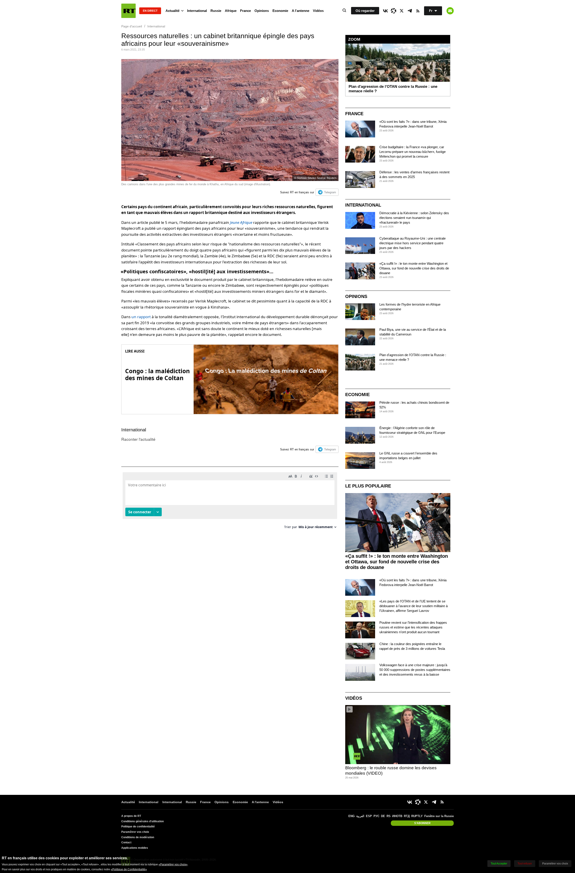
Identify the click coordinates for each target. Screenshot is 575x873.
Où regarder (365, 11)
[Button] (450, 10)
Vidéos (318, 11)
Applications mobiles (134, 847)
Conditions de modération (137, 837)
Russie (215, 11)
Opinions (261, 11)
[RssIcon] (417, 10)
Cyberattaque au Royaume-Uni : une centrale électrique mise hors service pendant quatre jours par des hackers (412, 243)
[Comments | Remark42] (229, 502)
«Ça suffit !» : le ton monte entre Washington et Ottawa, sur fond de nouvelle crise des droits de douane (414, 268)
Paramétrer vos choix (135, 831)
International (197, 11)
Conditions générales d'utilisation (142, 821)
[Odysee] (393, 10)
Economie (280, 11)
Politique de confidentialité (138, 826)
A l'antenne (300, 11)
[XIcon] (401, 10)
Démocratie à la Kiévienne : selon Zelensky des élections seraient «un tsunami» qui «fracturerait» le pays (414, 217)
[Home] (128, 11)
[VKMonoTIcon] (385, 10)
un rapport (141, 316)
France (245, 11)
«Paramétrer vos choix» (173, 864)
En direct (150, 10)
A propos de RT (131, 816)
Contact (126, 842)
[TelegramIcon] (409, 10)
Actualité (172, 11)
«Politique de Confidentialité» (129, 869)
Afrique (231, 11)
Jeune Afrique (241, 222)
